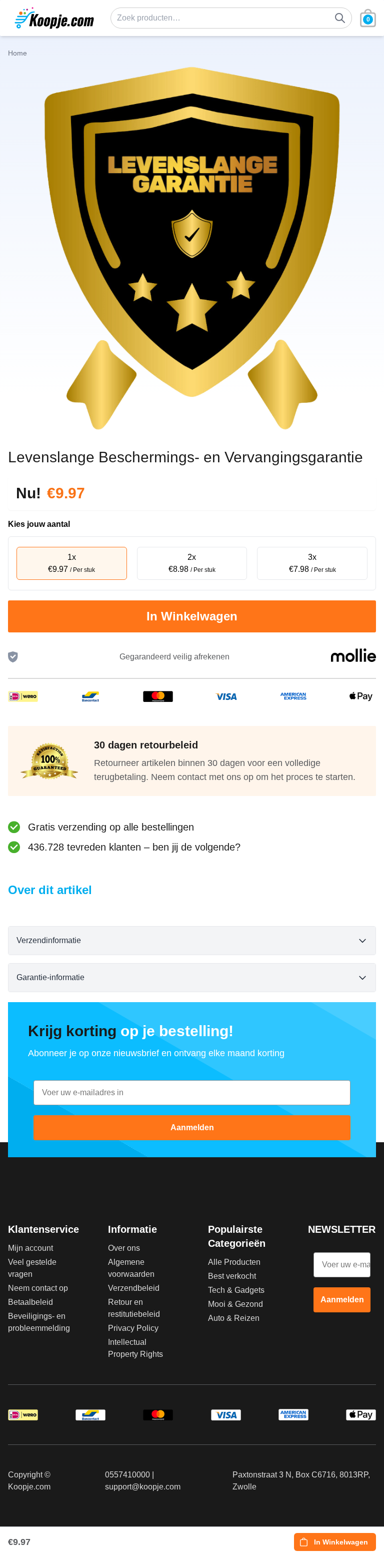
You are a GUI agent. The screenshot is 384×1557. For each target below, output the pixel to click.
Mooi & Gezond (235, 1304)
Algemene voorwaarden (131, 1268)
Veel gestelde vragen (32, 1268)
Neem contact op (38, 1288)
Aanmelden (192, 1127)
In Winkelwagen (192, 616)
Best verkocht (232, 1276)
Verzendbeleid (134, 1288)
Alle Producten (234, 1262)
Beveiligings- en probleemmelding (39, 1322)
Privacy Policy (133, 1328)
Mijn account (30, 1248)
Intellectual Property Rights (135, 1348)
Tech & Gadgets (236, 1290)
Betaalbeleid (30, 1302)
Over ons (124, 1248)
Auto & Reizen (234, 1318)
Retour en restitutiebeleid (134, 1308)
